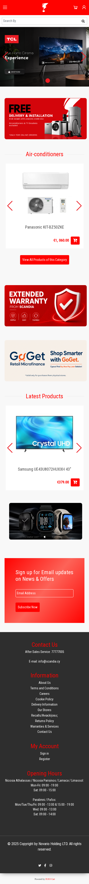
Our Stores (44, 710)
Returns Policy (44, 721)
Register (44, 759)
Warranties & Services (44, 726)
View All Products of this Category (44, 260)
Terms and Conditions (44, 688)
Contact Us (44, 732)
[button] (35, 80)
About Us (45, 683)
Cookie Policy (44, 699)
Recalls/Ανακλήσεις (44, 715)
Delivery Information (44, 704)
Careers (44, 694)
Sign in (44, 753)
